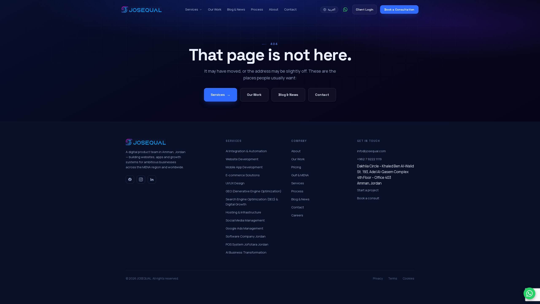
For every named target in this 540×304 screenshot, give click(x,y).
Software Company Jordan (246, 236)
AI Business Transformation (246, 252)
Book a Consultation (399, 9)
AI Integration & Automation (246, 151)
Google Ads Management (244, 228)
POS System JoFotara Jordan (247, 244)
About (273, 9)
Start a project (368, 190)
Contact (290, 9)
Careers (297, 215)
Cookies (408, 278)
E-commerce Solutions (243, 175)
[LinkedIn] (152, 179)
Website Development (242, 159)
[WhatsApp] (345, 9)
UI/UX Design (235, 183)
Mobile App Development (244, 167)
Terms (392, 278)
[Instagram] (141, 179)
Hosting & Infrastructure (243, 212)
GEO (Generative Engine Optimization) (253, 191)
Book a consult (368, 198)
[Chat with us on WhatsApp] (529, 293)
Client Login (364, 9)
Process (257, 9)
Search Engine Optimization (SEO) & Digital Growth (252, 201)
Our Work (214, 9)
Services (191, 9)
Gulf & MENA (300, 175)
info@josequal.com (371, 151)
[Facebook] (130, 179)
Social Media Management (245, 220)
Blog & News (236, 9)
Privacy (378, 278)
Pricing (296, 167)
